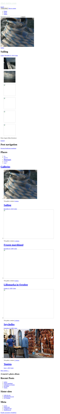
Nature (5, 11)
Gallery (2, 55)
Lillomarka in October (16, 284)
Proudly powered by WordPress (8, 412)
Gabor (16, 55)
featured (3, 140)
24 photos (16, 320)
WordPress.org (7, 410)
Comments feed (7, 408)
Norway (7, 159)
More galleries (5, 370)
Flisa (4, 156)
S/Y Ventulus (7, 398)
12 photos (16, 241)
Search (2, 7)
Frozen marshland (8, 148)
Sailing (5, 14)
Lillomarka (6, 157)
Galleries (5, 166)
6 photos (16, 201)
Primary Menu (4, 8)
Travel (5, 12)
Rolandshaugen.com (9, 396)
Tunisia (8, 364)
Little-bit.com (7, 395)
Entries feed (7, 407)
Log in (5, 405)
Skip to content (12, 8)
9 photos (16, 280)
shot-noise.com (8, 3)
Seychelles (6, 161)
